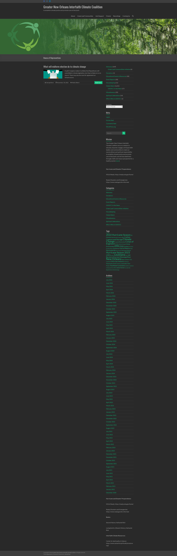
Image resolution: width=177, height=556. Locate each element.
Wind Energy (116, 269)
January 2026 (110, 299)
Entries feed (110, 120)
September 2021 (111, 463)
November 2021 (111, 457)
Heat (131, 248)
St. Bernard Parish (110, 267)
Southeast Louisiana (117, 266)
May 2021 (109, 476)
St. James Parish (119, 267)
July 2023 (109, 393)
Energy (124, 244)
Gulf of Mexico (124, 248)
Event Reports (110, 79)
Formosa (131, 246)
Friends (108, 16)
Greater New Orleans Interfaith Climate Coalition (72, 6)
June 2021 (109, 473)
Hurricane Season (126, 250)
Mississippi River (125, 257)
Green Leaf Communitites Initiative (119, 69)
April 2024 (109, 364)
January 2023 (110, 412)
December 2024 (111, 341)
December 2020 (111, 492)
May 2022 (109, 438)
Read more (98, 82)
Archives (109, 104)
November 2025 (111, 306)
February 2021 (110, 486)
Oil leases (126, 261)
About (73, 16)
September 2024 (111, 347)
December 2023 (111, 376)
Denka (120, 244)
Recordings (116, 16)
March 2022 (110, 444)
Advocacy (109, 67)
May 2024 (109, 360)
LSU (126, 255)
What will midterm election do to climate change (64, 66)
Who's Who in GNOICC (113, 99)
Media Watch (75, 82)
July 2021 (109, 470)
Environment (110, 246)
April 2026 (109, 289)
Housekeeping (110, 83)
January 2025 (110, 338)
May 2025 (109, 325)
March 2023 (110, 405)
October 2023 (110, 383)
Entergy (128, 244)
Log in (108, 117)
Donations (109, 73)
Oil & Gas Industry (117, 261)
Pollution (119, 263)
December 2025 (111, 302)
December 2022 (111, 415)
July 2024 (109, 354)
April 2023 (109, 402)
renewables (124, 263)
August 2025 (110, 315)
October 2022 (110, 422)
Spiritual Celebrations (113, 95)
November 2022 (111, 418)
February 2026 (110, 296)
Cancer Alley (121, 237)
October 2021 (110, 460)
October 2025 (110, 309)
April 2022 (109, 441)
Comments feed (111, 123)
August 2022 (110, 428)
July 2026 (109, 280)
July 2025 (109, 318)
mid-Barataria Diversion (118, 256)
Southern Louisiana (129, 265)
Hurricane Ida (111, 250)
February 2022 (110, 447)
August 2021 (110, 467)
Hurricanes (118, 250)
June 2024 (109, 357)
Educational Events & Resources (116, 76)
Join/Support (99, 16)
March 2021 (110, 483)
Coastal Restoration (120, 242)
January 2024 (110, 373)
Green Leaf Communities (85, 16)
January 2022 (110, 451)
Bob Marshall (115, 237)
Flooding (126, 246)
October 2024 (110, 344)
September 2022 (111, 425)
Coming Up (126, 16)
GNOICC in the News (115, 88)
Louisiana (119, 254)
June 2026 (109, 283)
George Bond (50, 82)
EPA (117, 246)
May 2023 (109, 399)
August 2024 (110, 351)
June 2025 (109, 322)
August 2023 (110, 389)
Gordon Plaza (109, 248)
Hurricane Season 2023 (118, 252)
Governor (116, 248)
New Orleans (113, 259)
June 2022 (109, 434)
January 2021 (110, 489)
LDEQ (108, 255)
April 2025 (109, 328)
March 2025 (110, 331)
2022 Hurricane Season (118, 234)
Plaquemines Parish (111, 263)
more (117, 161)
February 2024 (110, 370)
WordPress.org (111, 127)
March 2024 (110, 367)
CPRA (117, 244)
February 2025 (110, 335)
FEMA (121, 246)
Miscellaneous (110, 92)
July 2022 (109, 431)
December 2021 (111, 454)
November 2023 (111, 380)
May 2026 (109, 286)
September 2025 (111, 312)
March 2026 (110, 293)
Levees (112, 255)
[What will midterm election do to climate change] (52, 70)
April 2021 (109, 480)
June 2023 (109, 396)
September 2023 (111, 386)
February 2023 (110, 409)
